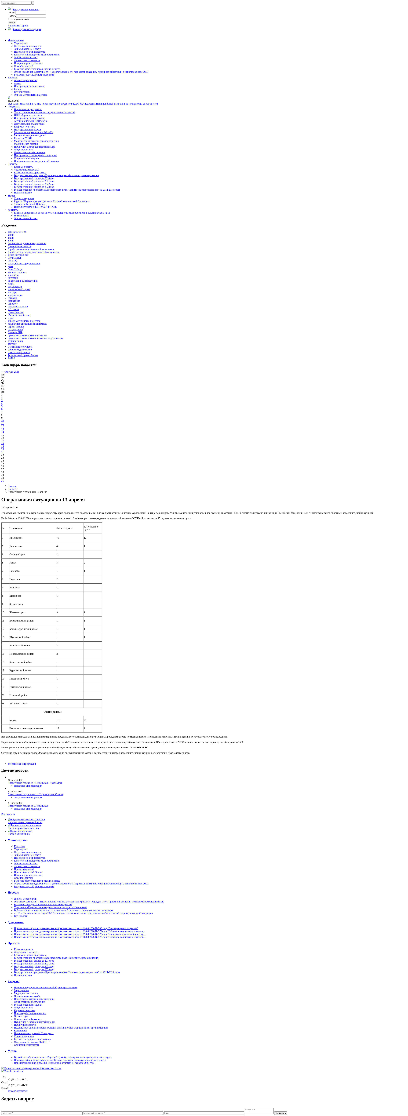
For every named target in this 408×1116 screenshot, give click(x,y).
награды (12, 298)
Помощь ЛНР (15, 332)
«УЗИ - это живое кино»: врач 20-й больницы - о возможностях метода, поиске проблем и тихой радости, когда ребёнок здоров (83, 913)
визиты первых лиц (18, 255)
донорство (13, 275)
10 (2, 420)
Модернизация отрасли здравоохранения (36, 141)
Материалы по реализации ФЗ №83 (33, 132)
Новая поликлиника (19, 833)
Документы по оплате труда (29, 123)
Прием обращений (24, 869)
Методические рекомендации (30, 135)
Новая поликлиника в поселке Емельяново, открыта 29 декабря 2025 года (54, 1062)
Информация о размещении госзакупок (35, 155)
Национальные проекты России (25, 822)
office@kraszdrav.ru (18, 1091)
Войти (12, 22)
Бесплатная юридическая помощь (32, 1039)
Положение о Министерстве (29, 51)
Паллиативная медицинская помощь (34, 999)
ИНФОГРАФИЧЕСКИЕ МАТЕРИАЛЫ (35, 207)
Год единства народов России (24, 263)
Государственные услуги (27, 129)
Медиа (11, 195)
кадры (11, 283)
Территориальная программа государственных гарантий (44, 112)
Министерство (16, 40)
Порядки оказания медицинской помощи (36, 161)
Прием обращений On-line (28, 872)
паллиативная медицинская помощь (27, 323)
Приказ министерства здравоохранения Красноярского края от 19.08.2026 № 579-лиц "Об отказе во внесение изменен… (80, 931)
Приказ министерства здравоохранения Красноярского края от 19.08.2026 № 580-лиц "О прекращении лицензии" (76, 928)
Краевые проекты (23, 166)
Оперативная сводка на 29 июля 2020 (28, 805)
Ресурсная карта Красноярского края (34, 74)
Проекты (12, 164)
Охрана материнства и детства (30, 94)
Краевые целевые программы (30, 172)
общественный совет (19, 315)
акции (11, 234)
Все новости (8, 814)
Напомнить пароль (18, 25)
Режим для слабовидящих (27, 29)
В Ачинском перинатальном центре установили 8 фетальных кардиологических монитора (63, 910)
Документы (14, 106)
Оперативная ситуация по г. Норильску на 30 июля (35, 794)
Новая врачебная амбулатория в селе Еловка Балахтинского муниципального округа (60, 1060)
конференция (15, 295)
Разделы (13, 981)
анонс (11, 240)
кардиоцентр (15, 286)
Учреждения (21, 43)
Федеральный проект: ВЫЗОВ (30, 1042)
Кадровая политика (24, 126)
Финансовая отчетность (27, 60)
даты (10, 266)
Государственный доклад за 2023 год (34, 186)
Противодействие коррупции (30, 1013)
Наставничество (23, 192)
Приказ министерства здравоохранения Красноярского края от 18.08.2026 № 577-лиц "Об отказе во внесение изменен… (80, 937)
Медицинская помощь (26, 143)
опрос (11, 318)
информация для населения (22, 280)
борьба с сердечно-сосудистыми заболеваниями (33, 252)
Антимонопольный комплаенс (30, 121)
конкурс (12, 292)
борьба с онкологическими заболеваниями (31, 249)
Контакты (13, 209)
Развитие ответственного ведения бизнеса (37, 69)
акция (11, 237)
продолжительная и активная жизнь (27, 335)
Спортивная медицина (26, 158)
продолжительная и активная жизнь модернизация (35, 338)
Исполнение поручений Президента (34, 1033)
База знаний (20, 1030)
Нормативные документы (28, 109)
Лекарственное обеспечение (29, 152)
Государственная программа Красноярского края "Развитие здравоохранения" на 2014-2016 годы (67, 189)
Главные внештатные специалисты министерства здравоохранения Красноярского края (62, 212)
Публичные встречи (25, 1024)
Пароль (12, 16)
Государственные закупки (28, 1004)
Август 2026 (12, 371)
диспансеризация (17, 272)
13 (2, 429)
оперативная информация (22, 763)
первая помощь (16, 326)
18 (2, 443)
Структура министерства (27, 46)
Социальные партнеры (26, 1044)
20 (2, 449)
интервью (13, 277)
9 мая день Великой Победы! (29, 204)
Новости (12, 77)
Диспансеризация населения (23, 828)
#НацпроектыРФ (17, 232)
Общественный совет (25, 57)
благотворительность (19, 246)
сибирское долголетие (20, 349)
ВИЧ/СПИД (14, 257)
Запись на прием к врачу (27, 48)
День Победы (15, 269)
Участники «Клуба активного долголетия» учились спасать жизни (50, 907)
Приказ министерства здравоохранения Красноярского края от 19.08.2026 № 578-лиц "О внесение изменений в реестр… (80, 934)
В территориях (22, 92)
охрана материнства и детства (24, 321)
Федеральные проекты (26, 169)
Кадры (17, 89)
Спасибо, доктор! (23, 66)
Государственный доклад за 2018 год (34, 178)
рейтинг (12, 343)
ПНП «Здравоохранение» (28, 115)
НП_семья (13, 309)
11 (2, 423)
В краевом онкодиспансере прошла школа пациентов (43, 904)
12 (2, 426)
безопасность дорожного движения (27, 243)
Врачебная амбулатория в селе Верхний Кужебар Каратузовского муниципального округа (63, 1057)
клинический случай (19, 289)
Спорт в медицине (24, 198)
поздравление (15, 329)
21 (2, 452)
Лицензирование (23, 149)
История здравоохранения (28, 63)
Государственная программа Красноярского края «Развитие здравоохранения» (56, 175)
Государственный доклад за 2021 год (34, 181)
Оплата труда (21, 1016)
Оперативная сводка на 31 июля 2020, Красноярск (35, 783)
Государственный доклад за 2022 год (34, 184)
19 (2, 446)
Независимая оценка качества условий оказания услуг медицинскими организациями (61, 1027)
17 (2, 440)
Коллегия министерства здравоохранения (36, 54)
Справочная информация (27, 1019)
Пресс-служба (21, 215)
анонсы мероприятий (25, 80)
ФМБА (11, 358)
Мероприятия (21, 990)
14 (2, 432)
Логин (11, 12)
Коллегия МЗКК (23, 138)
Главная (12, 486)
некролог (13, 303)
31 (2, 480)
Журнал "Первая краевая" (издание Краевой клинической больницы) (51, 201)
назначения (14, 300)
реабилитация (15, 341)
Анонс (17, 83)
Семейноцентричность (20, 346)
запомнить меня (20, 19)
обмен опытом (15, 312)
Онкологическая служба (27, 996)
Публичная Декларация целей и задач (34, 146)
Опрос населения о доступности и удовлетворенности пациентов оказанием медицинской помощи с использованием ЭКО (81, 71)
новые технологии (18, 306)
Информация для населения (29, 86)
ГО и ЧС (12, 260)
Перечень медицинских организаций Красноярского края (45, 987)
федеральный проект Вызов (23, 355)
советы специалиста (19, 352)
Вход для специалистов (26, 9)
